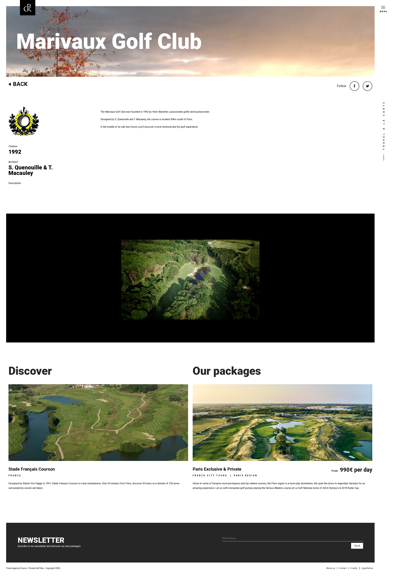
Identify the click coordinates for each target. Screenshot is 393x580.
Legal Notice (367, 568)
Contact (343, 568)
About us (330, 568)
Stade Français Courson (31, 469)
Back (20, 84)
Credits (353, 568)
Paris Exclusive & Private (217, 469)
